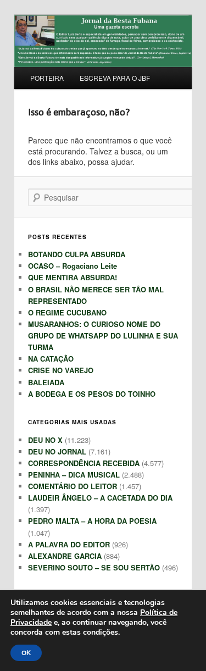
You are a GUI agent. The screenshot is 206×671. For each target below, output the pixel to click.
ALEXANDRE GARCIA (65, 556)
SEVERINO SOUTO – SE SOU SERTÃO (94, 567)
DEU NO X (45, 440)
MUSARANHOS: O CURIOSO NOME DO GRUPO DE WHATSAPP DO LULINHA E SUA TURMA (103, 335)
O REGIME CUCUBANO (67, 312)
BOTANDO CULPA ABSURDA (76, 254)
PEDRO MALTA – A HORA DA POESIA (92, 520)
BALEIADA (46, 382)
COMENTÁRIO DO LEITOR (72, 486)
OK (26, 652)
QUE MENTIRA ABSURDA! (72, 277)
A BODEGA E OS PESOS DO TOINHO (91, 394)
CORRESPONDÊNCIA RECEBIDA (84, 463)
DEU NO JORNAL (57, 451)
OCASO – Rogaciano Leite (72, 265)
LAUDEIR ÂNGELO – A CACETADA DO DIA (100, 497)
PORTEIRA (47, 77)
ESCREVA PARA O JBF (115, 77)
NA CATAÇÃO (51, 358)
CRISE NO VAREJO (60, 370)
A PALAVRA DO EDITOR (69, 544)
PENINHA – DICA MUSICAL (74, 474)
